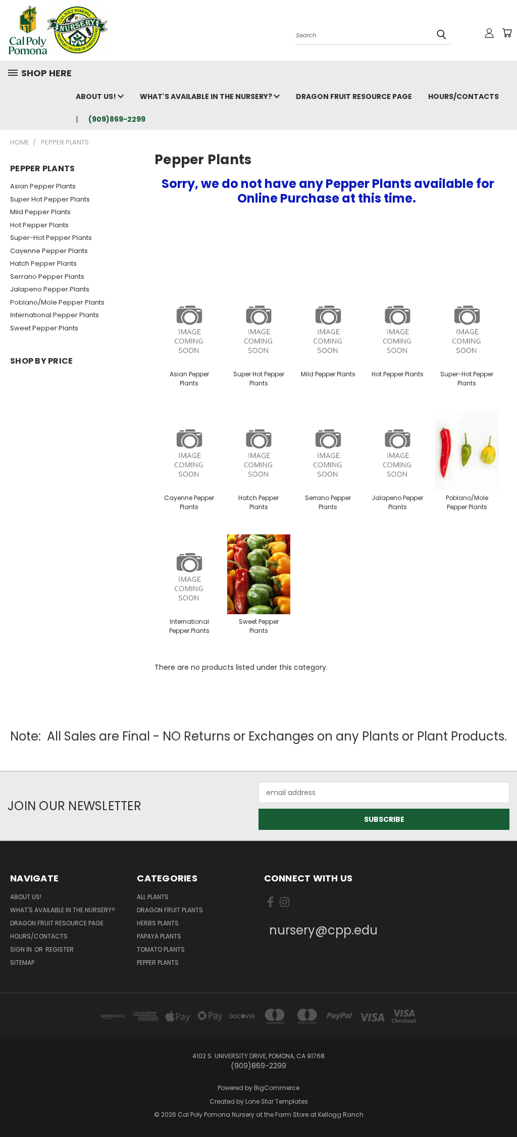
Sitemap (22, 962)
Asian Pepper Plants (43, 186)
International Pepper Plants (54, 315)
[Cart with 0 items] (507, 33)
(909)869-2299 (116, 119)
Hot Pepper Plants (39, 225)
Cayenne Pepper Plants (49, 251)
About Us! (97, 96)
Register (59, 949)
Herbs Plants (158, 923)
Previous (501, 1105)
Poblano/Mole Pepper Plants (57, 302)
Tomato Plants (161, 949)
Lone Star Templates (276, 1101)
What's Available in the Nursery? (207, 96)
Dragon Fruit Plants (170, 910)
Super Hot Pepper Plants (50, 199)
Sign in (21, 949)
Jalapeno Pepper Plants (49, 289)
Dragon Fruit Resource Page (354, 96)
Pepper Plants (158, 962)
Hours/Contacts (463, 96)
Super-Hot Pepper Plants (51, 237)
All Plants (153, 897)
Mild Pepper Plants (40, 212)
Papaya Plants (159, 936)
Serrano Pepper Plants (47, 276)
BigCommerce (276, 1087)
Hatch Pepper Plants (43, 263)
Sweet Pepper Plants (44, 328)
